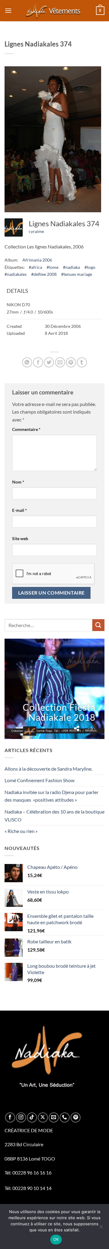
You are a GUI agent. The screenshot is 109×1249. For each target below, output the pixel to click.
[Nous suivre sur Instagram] (21, 1117)
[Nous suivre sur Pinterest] (76, 1117)
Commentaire (26, 429)
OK (56, 1239)
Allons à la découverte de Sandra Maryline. (48, 769)
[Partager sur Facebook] (38, 362)
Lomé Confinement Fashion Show (39, 780)
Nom (18, 481)
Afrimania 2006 (37, 259)
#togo (89, 267)
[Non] (100, 1228)
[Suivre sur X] (43, 1117)
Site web (20, 538)
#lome (52, 267)
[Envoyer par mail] (60, 362)
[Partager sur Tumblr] (82, 362)
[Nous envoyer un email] (54, 1117)
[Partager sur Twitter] (49, 362)
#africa (35, 267)
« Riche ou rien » (21, 831)
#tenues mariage (76, 274)
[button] (8, 10)
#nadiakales (16, 274)
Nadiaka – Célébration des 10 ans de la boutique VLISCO (54, 815)
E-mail (19, 510)
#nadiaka (71, 267)
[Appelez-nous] (65, 1117)
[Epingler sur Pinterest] (71, 362)
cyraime (36, 231)
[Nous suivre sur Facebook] (10, 1117)
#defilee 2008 (44, 274)
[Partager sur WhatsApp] (27, 362)
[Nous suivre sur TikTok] (32, 1117)
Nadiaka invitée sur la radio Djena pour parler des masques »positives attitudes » (51, 796)
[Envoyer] (98, 625)
